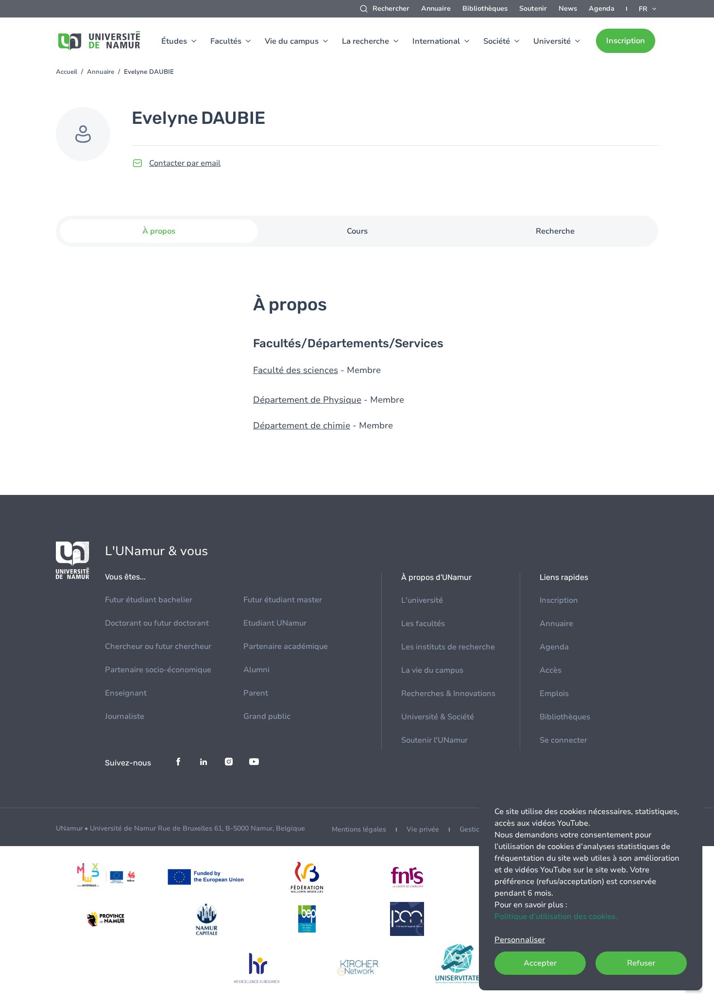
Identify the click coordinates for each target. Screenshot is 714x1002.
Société (496, 41)
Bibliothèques (485, 8)
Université (552, 41)
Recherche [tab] (555, 231)
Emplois (554, 693)
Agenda (601, 8)
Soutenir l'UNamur (434, 740)
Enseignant (126, 693)
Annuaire (436, 8)
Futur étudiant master (282, 599)
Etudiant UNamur (274, 623)
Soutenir (533, 8)
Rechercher (391, 8)
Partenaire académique (285, 646)
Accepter (540, 963)
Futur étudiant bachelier (148, 599)
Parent (255, 693)
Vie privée (423, 829)
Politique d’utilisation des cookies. (555, 916)
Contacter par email (185, 163)
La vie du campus (432, 670)
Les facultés (423, 623)
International (436, 41)
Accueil (66, 72)
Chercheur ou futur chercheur (158, 646)
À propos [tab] (158, 231)
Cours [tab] (357, 231)
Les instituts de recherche (448, 647)
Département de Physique (307, 400)
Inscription (625, 40)
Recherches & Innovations (448, 693)
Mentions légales (359, 829)
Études (174, 41)
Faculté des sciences (295, 370)
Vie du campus (292, 41)
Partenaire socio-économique (158, 669)
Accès (550, 670)
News (568, 8)
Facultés (225, 41)
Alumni (256, 669)
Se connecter (563, 740)
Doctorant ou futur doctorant (157, 623)
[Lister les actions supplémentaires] (648, 9)
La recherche (365, 41)
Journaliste (124, 716)
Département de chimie (301, 425)
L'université (422, 600)
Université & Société (437, 717)
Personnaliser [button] (519, 939)
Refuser (641, 963)
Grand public (266, 716)
